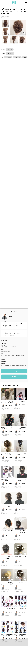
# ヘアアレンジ (10, 53)
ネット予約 (14, 372)
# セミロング (9, 49)
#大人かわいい (17, 57)
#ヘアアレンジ (8, 57)
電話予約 (14, 377)
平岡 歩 (10, 317)
